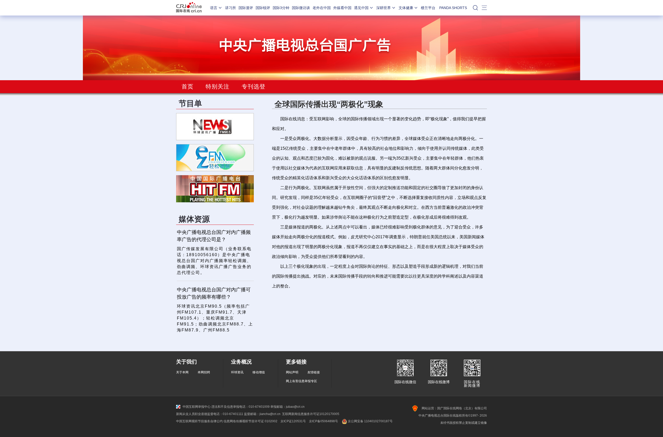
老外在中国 (322, 8)
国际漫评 (246, 8)
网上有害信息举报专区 (301, 381)
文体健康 (406, 8)
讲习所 (230, 8)
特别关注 (217, 86)
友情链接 (313, 372)
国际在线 (189, 8)
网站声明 (292, 372)
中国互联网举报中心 (197, 407)
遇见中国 (361, 8)
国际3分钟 (281, 8)
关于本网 (182, 372)
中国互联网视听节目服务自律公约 (199, 421)
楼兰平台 (428, 8)
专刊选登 (253, 86)
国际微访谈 (301, 8)
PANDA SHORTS (453, 8)
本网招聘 (204, 372)
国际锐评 (263, 8)
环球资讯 (237, 372)
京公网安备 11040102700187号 (370, 421)
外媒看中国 (342, 8)
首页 (187, 86)
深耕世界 (383, 8)
